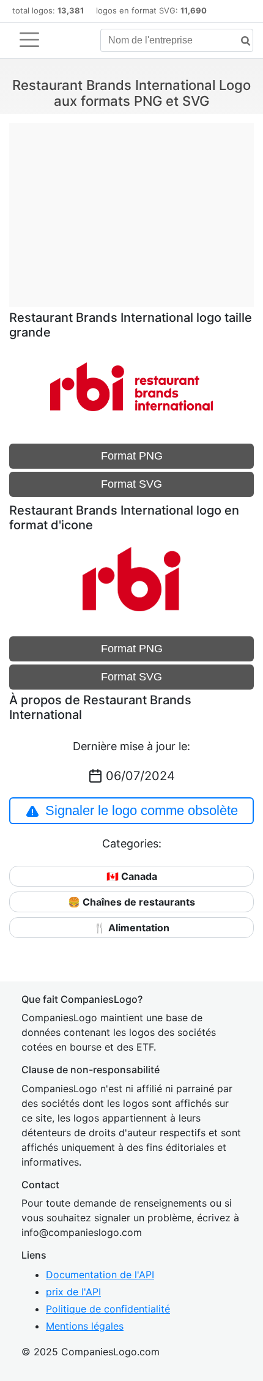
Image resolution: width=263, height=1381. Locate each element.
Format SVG (131, 484)
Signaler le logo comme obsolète (141, 810)
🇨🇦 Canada (131, 876)
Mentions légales (85, 1326)
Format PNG (132, 456)
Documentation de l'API (100, 1274)
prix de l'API (73, 1292)
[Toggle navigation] (29, 39)
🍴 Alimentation (131, 927)
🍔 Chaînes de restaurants (131, 902)
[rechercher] (241, 41)
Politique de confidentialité (108, 1309)
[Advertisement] (131, 208)
